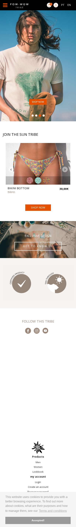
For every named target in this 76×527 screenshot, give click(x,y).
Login (38, 482)
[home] (38, 448)
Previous (11, 169)
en (69, 5)
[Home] (19, 5)
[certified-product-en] (20, 283)
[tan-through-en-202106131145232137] (55, 283)
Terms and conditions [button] (53, 510)
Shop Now (38, 101)
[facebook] (28, 331)
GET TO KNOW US (38, 246)
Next (65, 169)
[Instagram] (37, 331)
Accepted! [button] (38, 520)
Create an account (38, 487)
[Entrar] (55, 5)
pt (62, 5)
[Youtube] (45, 331)
